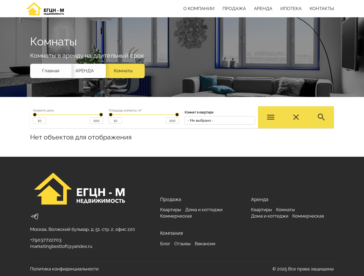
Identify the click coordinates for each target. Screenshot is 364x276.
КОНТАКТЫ (322, 8)
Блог (165, 243)
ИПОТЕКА (291, 8)
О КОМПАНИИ (199, 8)
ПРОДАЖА (234, 8)
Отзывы (182, 243)
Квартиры (170, 209)
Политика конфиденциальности (64, 268)
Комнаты (123, 70)
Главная (50, 70)
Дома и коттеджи (204, 209)
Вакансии (205, 243)
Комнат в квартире (199, 112)
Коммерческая (176, 216)
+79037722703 (46, 240)
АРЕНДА (263, 8)
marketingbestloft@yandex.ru (61, 246)
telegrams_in (34, 216)
